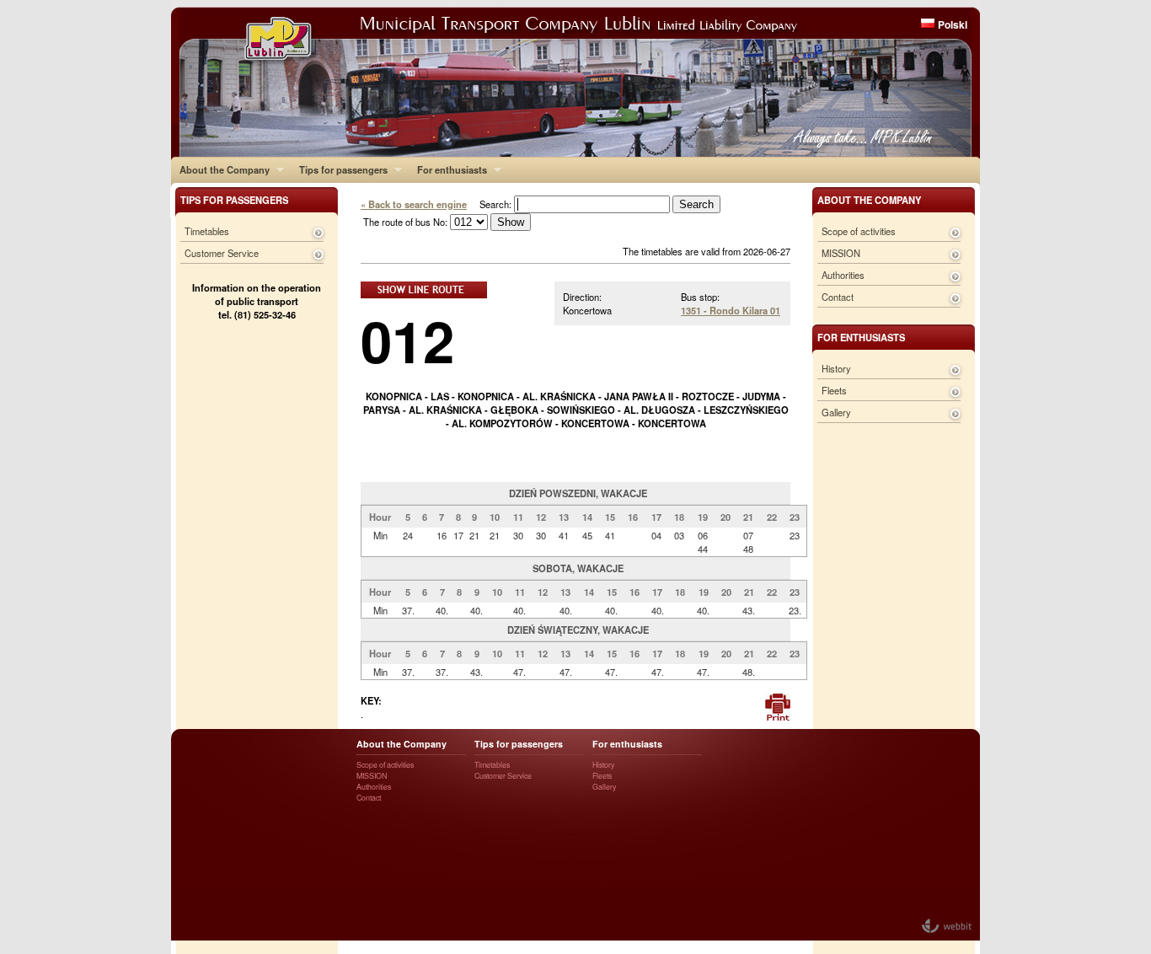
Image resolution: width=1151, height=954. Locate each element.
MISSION (841, 253)
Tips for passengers (339, 169)
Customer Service (222, 253)
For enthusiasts (448, 169)
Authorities (843, 274)
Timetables (207, 231)
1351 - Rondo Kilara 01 (730, 310)
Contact (838, 296)
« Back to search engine (414, 204)
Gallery (836, 412)
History (836, 368)
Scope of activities (859, 231)
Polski (952, 24)
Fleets (834, 390)
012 (407, 340)
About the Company (220, 169)
